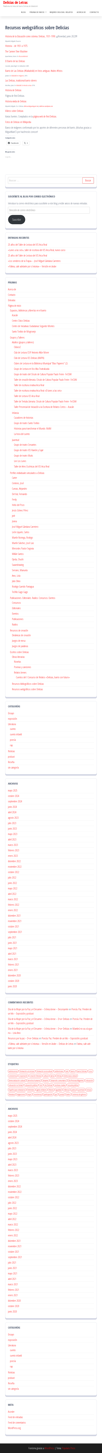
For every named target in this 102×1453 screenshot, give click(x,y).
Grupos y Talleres (17, 337)
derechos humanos (33, 1080)
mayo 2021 (12, 948)
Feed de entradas (15, 1417)
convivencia (13, 1075)
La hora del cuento (22, 434)
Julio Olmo (16, 581)
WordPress (49, 1448)
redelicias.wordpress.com (46, 106)
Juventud (15, 440)
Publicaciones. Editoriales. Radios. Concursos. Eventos (32, 598)
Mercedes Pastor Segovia (23, 548)
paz (56, 1094)
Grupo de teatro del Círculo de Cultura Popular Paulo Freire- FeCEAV (43, 374)
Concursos (16, 602)
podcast (11, 756)
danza (52, 1075)
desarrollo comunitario (58, 1080)
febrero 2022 (13, 904)
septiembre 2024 (15, 801)
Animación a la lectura (27, 1071)
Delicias (59, 1075)
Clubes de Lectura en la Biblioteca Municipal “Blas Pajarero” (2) (41, 363)
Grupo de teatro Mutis (23, 455)
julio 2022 (12, 877)
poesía (13, 740)
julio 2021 (12, 937)
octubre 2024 (13, 796)
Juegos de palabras (20, 646)
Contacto (94, 12)
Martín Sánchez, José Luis (23, 543)
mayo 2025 (12, 790)
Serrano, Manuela (19, 570)
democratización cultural (17, 1080)
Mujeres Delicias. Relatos (61, 12)
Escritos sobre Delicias (19, 652)
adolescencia (13, 1071)
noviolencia (38, 1094)
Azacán (15, 315)
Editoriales (16, 608)
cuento (13, 729)
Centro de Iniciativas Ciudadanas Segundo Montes (33, 326)
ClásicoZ (17, 347)
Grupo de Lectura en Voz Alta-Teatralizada (31, 369)
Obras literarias (18, 657)
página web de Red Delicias (44, 116)
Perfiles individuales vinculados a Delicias (27, 473)
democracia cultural (70, 1075)
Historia (51, 1089)
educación (89, 1080)
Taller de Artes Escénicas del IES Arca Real (31, 466)
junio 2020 (12, 986)
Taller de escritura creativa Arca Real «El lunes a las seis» (38, 390)
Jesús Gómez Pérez (20, 510)
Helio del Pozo (18, 505)
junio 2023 (12, 828)
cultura (45, 1075)
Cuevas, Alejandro (19, 488)
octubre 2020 (13, 981)
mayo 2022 (12, 888)
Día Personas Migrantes (76, 1080)
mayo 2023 (12, 834)
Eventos (15, 613)
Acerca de (81, 12)
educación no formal (16, 1085)
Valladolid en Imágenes (17, 75)
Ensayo (11, 713)
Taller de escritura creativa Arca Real (29, 385)
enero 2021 (13, 970)
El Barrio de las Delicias (15, 61)
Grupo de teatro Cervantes (25, 444)
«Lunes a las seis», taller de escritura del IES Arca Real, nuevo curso (36, 250)
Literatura (12, 724)
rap (11, 745)
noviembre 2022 (15, 866)
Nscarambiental (23, 56)
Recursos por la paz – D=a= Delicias (23, 1038)
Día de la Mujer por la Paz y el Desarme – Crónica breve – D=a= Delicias (38, 1019)
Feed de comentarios (17, 1422)
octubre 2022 (13, 872)
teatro (68, 1094)
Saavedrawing (18, 565)
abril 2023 (12, 839)
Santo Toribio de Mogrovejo (24, 331)
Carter (14, 478)
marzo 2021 (13, 959)
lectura (89, 1089)
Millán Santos (18, 554)
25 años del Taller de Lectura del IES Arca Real (27, 244)
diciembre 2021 (14, 915)
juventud (81, 1089)
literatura (12, 1094)
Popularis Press (68, 1448)
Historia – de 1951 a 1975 (16, 46)
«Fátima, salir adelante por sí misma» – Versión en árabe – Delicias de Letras (40, 1044)
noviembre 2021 (15, 921)
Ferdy (14, 499)
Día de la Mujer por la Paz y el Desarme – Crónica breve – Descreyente (38, 1009)
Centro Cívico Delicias (21, 320)
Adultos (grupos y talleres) (23, 342)
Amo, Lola (16, 575)
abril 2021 (12, 953)
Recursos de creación (19, 630)
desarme (45, 1080)
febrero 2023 (13, 850)
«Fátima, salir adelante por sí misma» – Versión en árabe (32, 266)
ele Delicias (48, 1085)
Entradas (11, 300)
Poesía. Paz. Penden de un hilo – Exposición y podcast (65, 1038)
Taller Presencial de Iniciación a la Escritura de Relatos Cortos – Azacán (44, 407)
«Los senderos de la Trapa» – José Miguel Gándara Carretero (34, 261)
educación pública (31, 1085)
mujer (29, 1094)
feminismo (30, 1089)
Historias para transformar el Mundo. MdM (32, 428)
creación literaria (35, 1075)
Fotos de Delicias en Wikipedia (18, 122)
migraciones (21, 1094)
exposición (12, 718)
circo (90, 1071)
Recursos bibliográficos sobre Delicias (28, 684)
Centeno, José (18, 483)
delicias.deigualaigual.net (31, 106)
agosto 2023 (13, 817)
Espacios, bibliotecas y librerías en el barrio (28, 310)
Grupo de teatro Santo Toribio (26, 423)
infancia (66, 1089)
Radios (15, 624)
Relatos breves (20, 672)
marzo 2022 (13, 899)
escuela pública (73, 1085)
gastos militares (41, 1089)
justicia (73, 1089)
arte (67, 1071)
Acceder (11, 1411)
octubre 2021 (13, 926)
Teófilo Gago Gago (20, 592)
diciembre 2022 (14, 861)
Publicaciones (17, 619)
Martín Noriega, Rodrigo (22, 537)
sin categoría (13, 767)
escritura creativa (60, 1085)
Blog (23, 12)
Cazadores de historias (23, 417)
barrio (73, 1071)
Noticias (11, 751)
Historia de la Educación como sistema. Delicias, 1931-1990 (30, 36)
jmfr (13, 516)
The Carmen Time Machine (16, 51)
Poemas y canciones (22, 667)
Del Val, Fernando (19, 494)
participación (48, 1094)
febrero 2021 (13, 964)
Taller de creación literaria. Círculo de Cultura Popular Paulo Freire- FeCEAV (45, 379)
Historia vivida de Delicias (15, 101)
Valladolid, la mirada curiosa (23, 85)
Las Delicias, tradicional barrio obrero (21, 80)
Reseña (11, 762)
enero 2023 (13, 856)
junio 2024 (12, 807)
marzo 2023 (13, 845)
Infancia (15, 413)
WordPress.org (14, 1428)
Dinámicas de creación (21, 635)
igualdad (58, 1089)
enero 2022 (13, 910)
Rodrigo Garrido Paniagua (23, 586)
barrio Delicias (82, 1071)
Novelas (17, 661)
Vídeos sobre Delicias (14, 111)
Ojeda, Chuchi (17, 559)
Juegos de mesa (18, 640)
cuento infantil (16, 734)
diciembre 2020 (14, 975)
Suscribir (16, 219)
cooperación (23, 1075)
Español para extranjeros (17, 1089)
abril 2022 (12, 894)
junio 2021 (12, 943)
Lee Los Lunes (20, 461)
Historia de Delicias (13, 90)
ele (41, 1085)
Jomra (14, 521)
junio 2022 (12, 883)
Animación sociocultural (44, 1071)
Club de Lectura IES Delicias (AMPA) (29, 358)
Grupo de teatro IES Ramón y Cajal (28, 450)
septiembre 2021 (15, 932)
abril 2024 (12, 812)
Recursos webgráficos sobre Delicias (27, 689)
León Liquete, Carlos (20, 532)
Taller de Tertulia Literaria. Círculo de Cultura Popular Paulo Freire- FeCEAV (45, 401)
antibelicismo (59, 1071)
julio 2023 (12, 823)
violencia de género (79, 1094)
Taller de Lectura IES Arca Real (26, 396)
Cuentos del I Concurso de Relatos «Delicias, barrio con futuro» (43, 677)
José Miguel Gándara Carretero (25, 526)
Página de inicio (37, 12)
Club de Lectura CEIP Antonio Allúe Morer (31, 352)
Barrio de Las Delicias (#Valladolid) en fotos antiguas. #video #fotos (33, 71)
